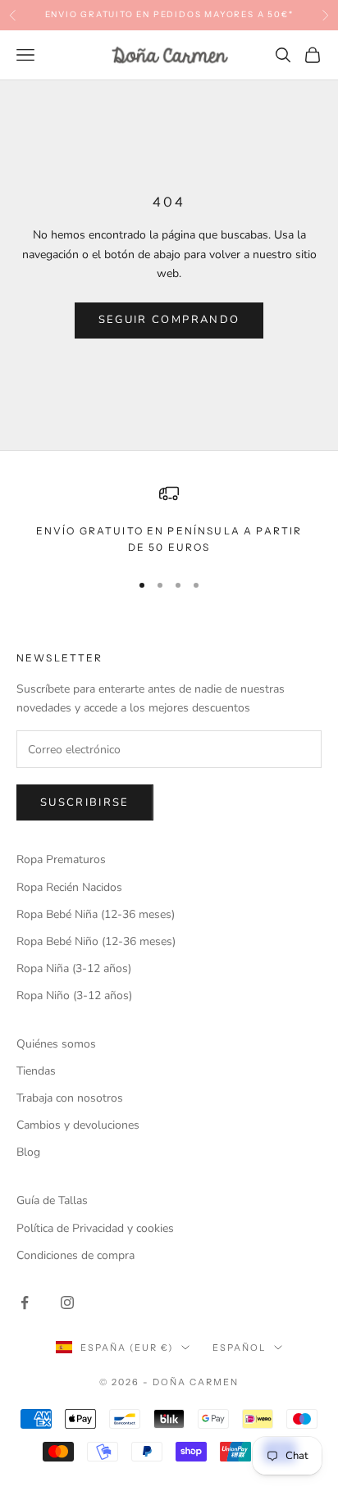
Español (239, 1347)
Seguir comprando (169, 319)
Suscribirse (85, 802)
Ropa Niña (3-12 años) (73, 968)
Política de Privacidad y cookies (95, 1228)
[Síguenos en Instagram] (67, 1302)
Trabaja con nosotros (69, 1098)
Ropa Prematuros (61, 859)
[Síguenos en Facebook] (24, 1302)
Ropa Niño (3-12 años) (74, 995)
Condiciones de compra (75, 1255)
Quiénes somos (56, 1044)
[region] (169, 520)
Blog (28, 1152)
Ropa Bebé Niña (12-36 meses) (95, 914)
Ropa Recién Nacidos (69, 887)
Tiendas (36, 1071)
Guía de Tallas (52, 1200)
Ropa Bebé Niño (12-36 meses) (96, 941)
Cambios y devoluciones (77, 1125)
